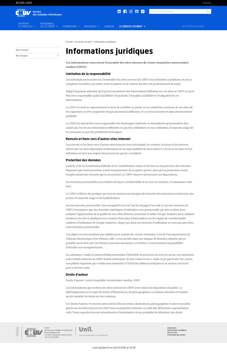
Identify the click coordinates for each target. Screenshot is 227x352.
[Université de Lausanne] (93, 329)
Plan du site (172, 332)
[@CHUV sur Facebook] (125, 12)
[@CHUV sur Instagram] (130, 12)
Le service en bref (131, 26)
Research (90, 26)
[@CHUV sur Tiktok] (142, 11)
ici (127, 222)
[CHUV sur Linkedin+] (119, 12)
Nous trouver (22, 50)
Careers (109, 26)
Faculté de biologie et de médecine (93, 335)
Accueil (69, 42)
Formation (70, 26)
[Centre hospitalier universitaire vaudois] (34, 332)
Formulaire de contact (176, 335)
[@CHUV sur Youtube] (136, 12)
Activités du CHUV (193, 26)
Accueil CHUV (24, 3)
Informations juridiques (177, 330)
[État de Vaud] (17, 331)
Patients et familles (25, 25)
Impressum (172, 328)
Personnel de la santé (47, 25)
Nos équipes (22, 56)
